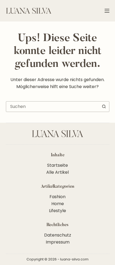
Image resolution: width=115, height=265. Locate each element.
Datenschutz (57, 235)
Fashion (57, 197)
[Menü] (107, 10)
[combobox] (52, 106)
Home (57, 204)
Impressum (58, 242)
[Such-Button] (104, 106)
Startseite (57, 165)
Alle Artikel (57, 172)
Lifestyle (57, 211)
